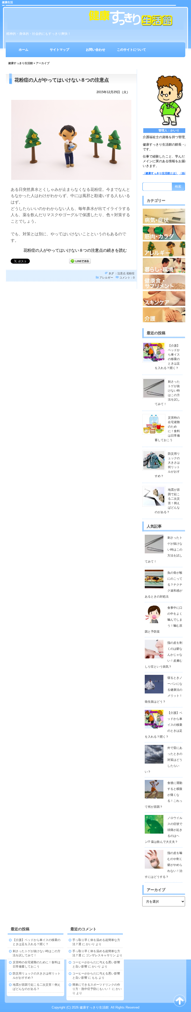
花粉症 (130, 273)
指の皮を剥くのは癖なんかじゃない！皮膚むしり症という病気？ (163, 654)
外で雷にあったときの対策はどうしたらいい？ (163, 759)
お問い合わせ (95, 49)
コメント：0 (127, 277)
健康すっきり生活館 (20, 63)
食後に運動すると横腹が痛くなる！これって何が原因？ (163, 795)
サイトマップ (59, 49)
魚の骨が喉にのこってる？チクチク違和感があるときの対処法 (163, 584)
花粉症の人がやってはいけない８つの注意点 (61, 79)
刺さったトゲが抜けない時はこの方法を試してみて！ (163, 549)
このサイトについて (131, 49)
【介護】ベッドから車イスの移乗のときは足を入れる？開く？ (163, 724)
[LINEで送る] (80, 261)
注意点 (121, 273)
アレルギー (106, 277)
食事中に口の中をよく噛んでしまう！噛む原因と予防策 (163, 619)
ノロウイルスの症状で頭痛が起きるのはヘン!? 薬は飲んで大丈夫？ (163, 830)
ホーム (23, 49)
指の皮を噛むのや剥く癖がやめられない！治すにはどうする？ (163, 865)
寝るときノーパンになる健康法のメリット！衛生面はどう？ (163, 689)
